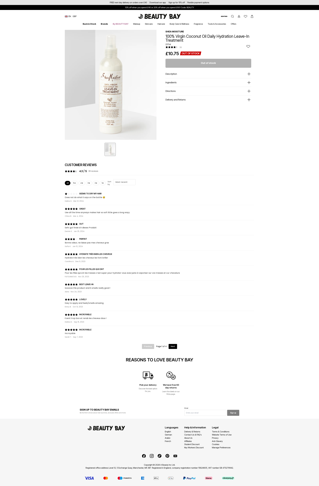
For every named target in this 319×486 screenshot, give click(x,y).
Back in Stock (89, 24)
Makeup (136, 24)
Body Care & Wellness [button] (179, 24)
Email (186, 408)
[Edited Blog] (224, 16)
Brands (104, 24)
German (168, 434)
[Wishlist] (245, 16)
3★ (89, 183)
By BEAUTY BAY (120, 24)
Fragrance (198, 24)
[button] (232, 16)
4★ (81, 183)
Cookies (215, 444)
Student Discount (191, 444)
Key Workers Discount (194, 447)
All (68, 183)
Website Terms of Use (222, 434)
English (168, 431)
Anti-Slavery (217, 441)
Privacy (215, 438)
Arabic (167, 438)
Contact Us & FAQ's (193, 434)
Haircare (161, 24)
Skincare (149, 24)
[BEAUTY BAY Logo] (159, 16)
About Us (188, 438)
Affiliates (188, 441)
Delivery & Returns (192, 431)
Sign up (233, 413)
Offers (233, 24)
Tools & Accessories (217, 24)
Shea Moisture (174, 31)
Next (173, 346)
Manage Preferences (221, 447)
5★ (74, 183)
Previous (148, 346)
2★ (96, 183)
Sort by (109, 183)
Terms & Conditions (220, 431)
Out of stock (208, 62)
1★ (103, 183)
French (168, 441)
